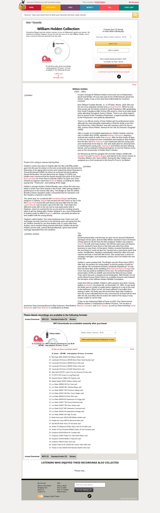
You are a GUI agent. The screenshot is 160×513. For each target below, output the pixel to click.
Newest (90, 7)
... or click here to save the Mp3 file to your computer (113, 72)
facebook (108, 76)
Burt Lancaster (30, 179)
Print (134, 85)
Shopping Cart (42, 487)
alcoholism (88, 285)
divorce (81, 244)
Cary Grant (32, 203)
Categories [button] (51, 7)
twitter (113, 76)
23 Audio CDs (58, 78)
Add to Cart (113, 44)
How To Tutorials (63, 489)
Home (31, 7)
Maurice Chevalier (84, 306)
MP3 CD (45, 319)
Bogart (44, 201)
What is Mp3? (62, 485)
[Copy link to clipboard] (119, 76)
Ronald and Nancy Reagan (119, 269)
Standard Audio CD (59, 319)
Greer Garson (102, 306)
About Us (41, 489)
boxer (108, 137)
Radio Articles (62, 491)
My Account (134, 2)
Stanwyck (106, 146)
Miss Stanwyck (98, 142)
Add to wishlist (113, 50)
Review (73, 319)
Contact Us (41, 491)
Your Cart (129, 7)
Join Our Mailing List (83, 490)
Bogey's (49, 213)
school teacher (115, 107)
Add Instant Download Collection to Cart (98, 339)
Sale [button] (70, 7)
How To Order (61, 487)
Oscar (53, 181)
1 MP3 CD (58, 74)
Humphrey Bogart (59, 199)
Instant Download (32, 319)
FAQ (109, 7)
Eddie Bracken (43, 308)
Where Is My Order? (44, 485)
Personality (37, 22)
